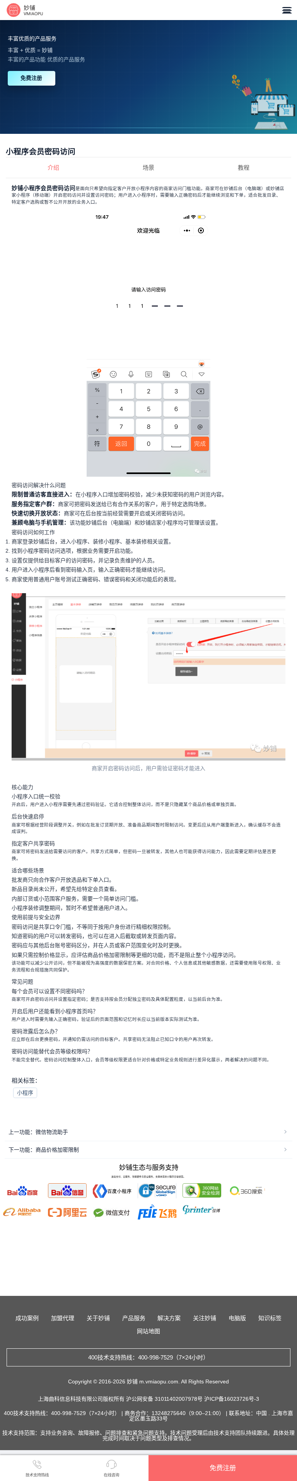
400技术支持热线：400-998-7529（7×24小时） (148, 1357)
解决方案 (169, 1318)
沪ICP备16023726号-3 (231, 1399)
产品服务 (133, 1318)
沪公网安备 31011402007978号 (165, 1399)
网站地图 (148, 1331)
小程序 (25, 1093)
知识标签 (270, 1318)
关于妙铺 (98, 1318)
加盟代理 (62, 1318)
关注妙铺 (204, 1318)
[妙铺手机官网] (25, 10)
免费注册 (31, 78)
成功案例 (27, 1318)
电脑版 (237, 1318)
